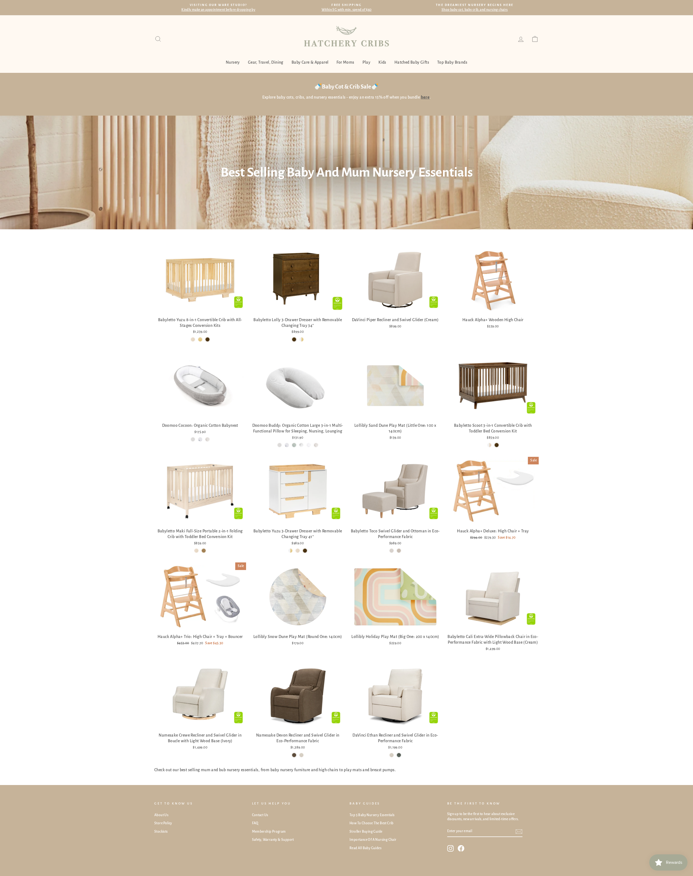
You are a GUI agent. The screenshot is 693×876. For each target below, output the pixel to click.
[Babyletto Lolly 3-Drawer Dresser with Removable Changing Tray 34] (294, 339)
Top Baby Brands (452, 62)
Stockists (161, 831)
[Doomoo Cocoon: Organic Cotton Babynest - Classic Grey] (192, 439)
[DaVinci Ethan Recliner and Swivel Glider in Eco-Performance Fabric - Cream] (391, 755)
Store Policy (163, 823)
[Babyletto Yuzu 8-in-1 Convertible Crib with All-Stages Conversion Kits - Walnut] (207, 339)
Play (366, 62)
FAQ (255, 823)
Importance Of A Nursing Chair (373, 840)
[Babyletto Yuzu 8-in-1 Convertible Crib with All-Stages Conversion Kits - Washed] (192, 339)
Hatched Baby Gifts (411, 62)
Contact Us (260, 815)
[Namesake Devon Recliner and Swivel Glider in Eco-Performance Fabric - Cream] (301, 755)
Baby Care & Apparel (310, 62)
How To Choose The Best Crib (371, 823)
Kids (382, 62)
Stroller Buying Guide (365, 831)
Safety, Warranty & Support (273, 840)
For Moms (345, 62)
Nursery (233, 62)
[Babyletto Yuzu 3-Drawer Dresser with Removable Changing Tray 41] (290, 550)
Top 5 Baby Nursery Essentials (372, 815)
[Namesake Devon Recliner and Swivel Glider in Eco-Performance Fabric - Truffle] (294, 755)
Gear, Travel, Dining (265, 62)
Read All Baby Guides (365, 848)
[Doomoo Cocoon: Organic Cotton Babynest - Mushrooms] (207, 439)
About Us (161, 815)
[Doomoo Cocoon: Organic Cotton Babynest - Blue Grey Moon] (200, 439)
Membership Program (269, 831)
